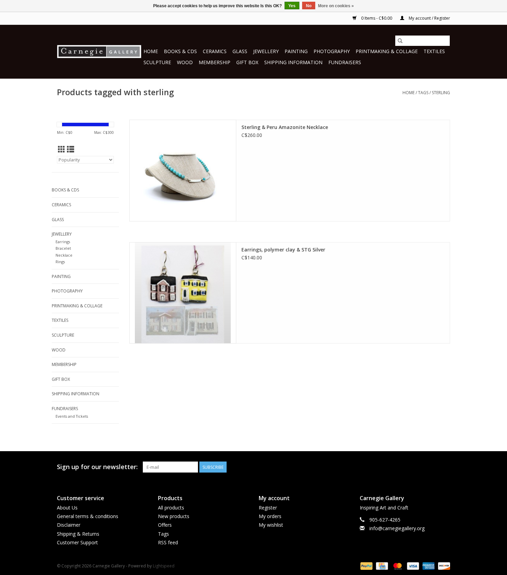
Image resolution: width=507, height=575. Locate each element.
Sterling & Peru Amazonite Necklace (284, 127)
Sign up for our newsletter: (97, 466)
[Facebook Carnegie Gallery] (407, 467)
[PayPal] (366, 565)
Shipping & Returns (78, 534)
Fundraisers (344, 62)
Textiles (434, 51)
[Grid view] (61, 149)
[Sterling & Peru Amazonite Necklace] (183, 170)
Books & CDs (180, 51)
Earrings (63, 241)
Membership (214, 62)
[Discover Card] (443, 565)
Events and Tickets (72, 416)
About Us (67, 507)
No (308, 5)
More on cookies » (336, 5)
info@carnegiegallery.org (397, 528)
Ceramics (215, 51)
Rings (60, 261)
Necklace (64, 255)
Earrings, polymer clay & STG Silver (283, 249)
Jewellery (266, 51)
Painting (296, 51)
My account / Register (429, 18)
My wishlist (271, 525)
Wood (185, 62)
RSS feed (168, 542)
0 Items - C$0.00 (376, 18)
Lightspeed (164, 566)
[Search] (400, 40)
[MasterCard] (397, 565)
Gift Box (247, 62)
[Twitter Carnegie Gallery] (419, 467)
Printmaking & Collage (387, 51)
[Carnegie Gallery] (99, 51)
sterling (441, 93)
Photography (332, 51)
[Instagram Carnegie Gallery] (444, 467)
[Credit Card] (381, 565)
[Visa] (412, 565)
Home (150, 51)
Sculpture (157, 62)
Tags (423, 93)
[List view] (70, 149)
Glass (239, 51)
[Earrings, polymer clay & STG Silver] (183, 293)
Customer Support (77, 542)
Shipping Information (293, 62)
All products (171, 507)
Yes (292, 5)
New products (173, 516)
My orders (270, 516)
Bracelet (63, 248)
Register (268, 507)
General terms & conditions (87, 516)
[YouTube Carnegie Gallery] (432, 467)
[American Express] (428, 565)
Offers (165, 525)
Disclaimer (68, 525)
